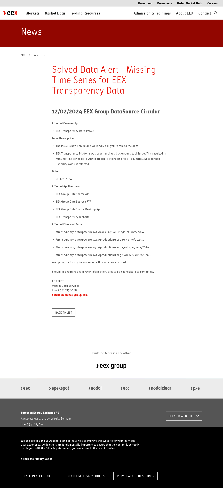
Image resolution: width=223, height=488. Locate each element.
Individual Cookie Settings (135, 476)
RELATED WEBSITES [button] (181, 416)
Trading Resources (85, 12)
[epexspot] (59, 388)
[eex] (25, 388)
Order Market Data (189, 3)
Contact (204, 12)
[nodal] (95, 388)
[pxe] (195, 388)
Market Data (55, 12)
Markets (33, 12)
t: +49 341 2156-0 (32, 424)
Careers (212, 3)
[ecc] (125, 388)
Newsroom (145, 3)
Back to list (63, 312)
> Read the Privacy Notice (36, 459)
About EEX (184, 12)
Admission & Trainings (152, 12)
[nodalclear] (160, 388)
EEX (23, 55)
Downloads (164, 3)
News (36, 55)
